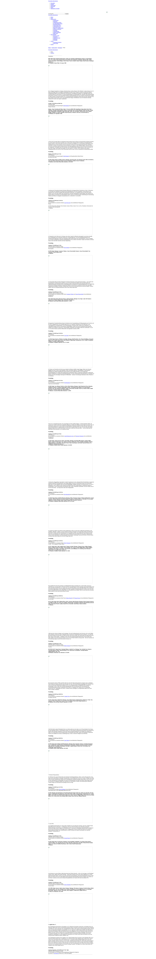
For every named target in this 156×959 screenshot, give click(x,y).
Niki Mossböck (67, 382)
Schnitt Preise (55, 20)
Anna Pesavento (67, 202)
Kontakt (52, 4)
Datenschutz (53, 5)
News (52, 18)
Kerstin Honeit (67, 838)
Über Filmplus (53, 34)
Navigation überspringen (53, 1)
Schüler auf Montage (57, 29)
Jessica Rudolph (67, 884)
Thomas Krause (77, 598)
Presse (52, 7)
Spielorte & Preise (56, 37)
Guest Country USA (57, 25)
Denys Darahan (62, 789)
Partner (52, 44)
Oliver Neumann (67, 543)
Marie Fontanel (67, 645)
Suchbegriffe (50, 13)
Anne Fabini (66, 740)
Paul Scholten (66, 247)
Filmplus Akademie (57, 32)
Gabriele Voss (67, 696)
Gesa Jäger (66, 335)
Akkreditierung (56, 31)
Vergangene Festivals (57, 42)
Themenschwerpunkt (57, 22)
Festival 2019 (53, 19)
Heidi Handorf (66, 105)
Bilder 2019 (55, 33)
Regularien (55, 36)
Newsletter (53, 3)
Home (52, 17)
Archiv (52, 41)
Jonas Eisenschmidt (79, 294)
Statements (55, 39)
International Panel (56, 24)
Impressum (53, 6)
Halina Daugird (69, 598)
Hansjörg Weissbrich (80, 436)
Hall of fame (55, 43)
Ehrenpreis (55, 21)
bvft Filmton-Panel (56, 26)
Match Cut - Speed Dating (58, 28)
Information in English (55, 8)
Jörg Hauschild (67, 494)
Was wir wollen (56, 35)
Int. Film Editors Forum (57, 23)
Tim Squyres (56, 953)
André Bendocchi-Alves (69, 436)
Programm (55, 30)
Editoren (52, 52)
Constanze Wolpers (70, 294)
